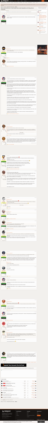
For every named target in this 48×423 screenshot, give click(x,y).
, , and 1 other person (13, 113)
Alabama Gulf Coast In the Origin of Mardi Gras (3, 166)
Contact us (17, 415)
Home (17, 412)
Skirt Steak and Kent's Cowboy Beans (10, 383)
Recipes (26, 2)
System (38, 419)
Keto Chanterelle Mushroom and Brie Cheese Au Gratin (10, 394)
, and (11, 218)
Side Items (10, 395)
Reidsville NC (4, 360)
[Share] (34, 15)
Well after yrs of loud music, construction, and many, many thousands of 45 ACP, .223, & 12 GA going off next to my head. (42, 17)
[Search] (46, 1)
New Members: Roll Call (3, 2)
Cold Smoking (20, 2)
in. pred (34, 395)
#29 (35, 197)
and (11, 144)
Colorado (5, 144)
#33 (35, 251)
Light (41, 419)
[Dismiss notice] (46, 4)
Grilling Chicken (13, 386)
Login (37, 412)
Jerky (23, 2)
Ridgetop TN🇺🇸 (4, 205)
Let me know (37, 4)
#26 (35, 137)
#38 (35, 322)
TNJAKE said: (8, 211)
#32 (35, 230)
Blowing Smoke (8, 2)
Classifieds (28, 416)
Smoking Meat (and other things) (31, 415)
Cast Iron (34, 2)
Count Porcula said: (9, 126)
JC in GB (4, 381)
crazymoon (33, 388)
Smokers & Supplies (16, 2)
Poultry (12, 388)
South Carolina (4, 260)
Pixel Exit (33, 419)
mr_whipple (4, 393)
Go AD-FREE (38, 415)
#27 (35, 155)
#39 (35, 330)
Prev (2, 13)
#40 (35, 352)
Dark (44, 419)
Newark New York (4, 240)
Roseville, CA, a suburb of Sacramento (4, 57)
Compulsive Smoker (5, 386)
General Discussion (41, 25)
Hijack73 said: (8, 262)
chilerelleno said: (9, 199)
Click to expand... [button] (22, 132)
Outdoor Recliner (41, 26)
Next (6, 13)
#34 (35, 266)
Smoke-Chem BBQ (5, 388)
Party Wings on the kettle (8, 385)
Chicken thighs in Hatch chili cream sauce (8, 390)
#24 (35, 77)
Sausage (12, 2)
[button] (13, 1)
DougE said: (8, 48)
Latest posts (39, 10)
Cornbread (4, 392)
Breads (10, 393)
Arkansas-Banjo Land (3, 276)
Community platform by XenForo (23, 419)
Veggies (10, 381)
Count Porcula (3, 10)
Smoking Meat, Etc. (30, 2)
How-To (37, 2)
